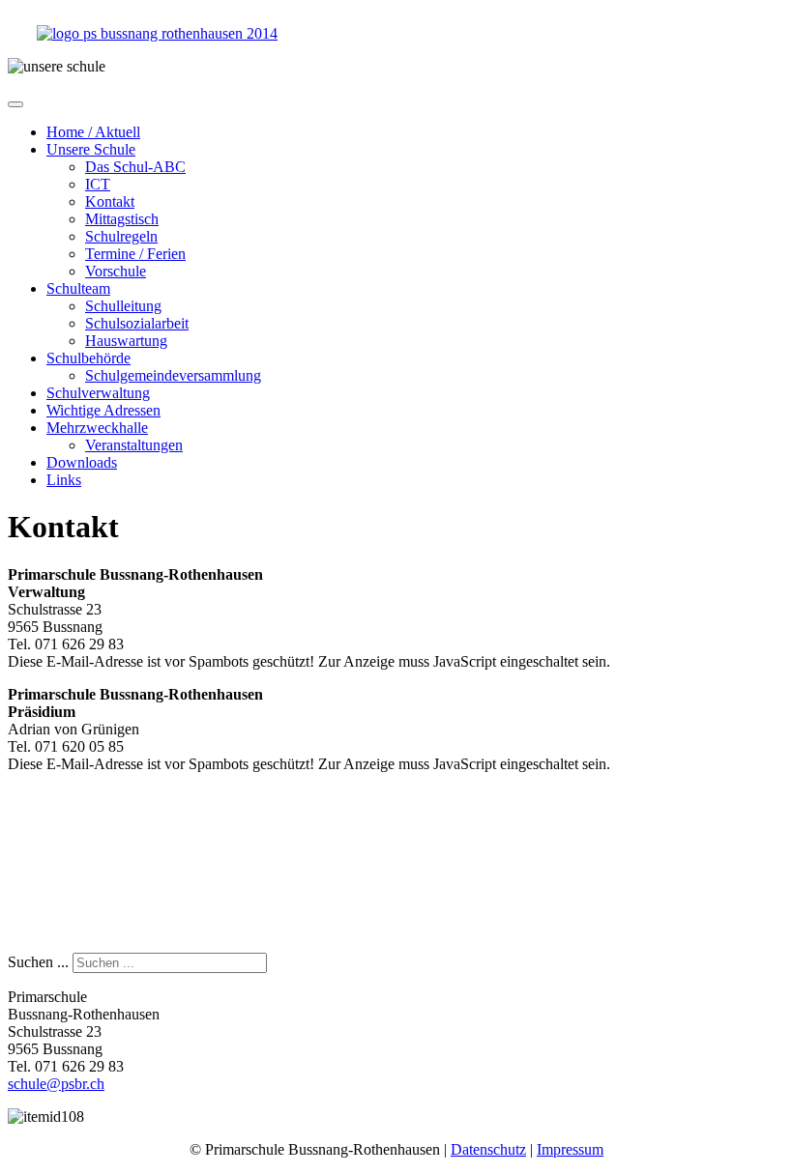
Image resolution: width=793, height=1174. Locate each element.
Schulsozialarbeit (137, 323)
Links (63, 480)
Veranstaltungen (134, 445)
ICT (97, 184)
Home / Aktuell (93, 132)
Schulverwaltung (98, 393)
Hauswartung (126, 340)
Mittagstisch (122, 219)
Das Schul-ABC (135, 166)
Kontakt (109, 201)
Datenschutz (488, 1149)
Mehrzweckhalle (97, 427)
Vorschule (115, 271)
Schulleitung (123, 306)
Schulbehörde (88, 358)
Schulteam (78, 288)
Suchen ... (38, 962)
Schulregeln (121, 236)
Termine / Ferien (135, 253)
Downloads (81, 462)
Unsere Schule (90, 149)
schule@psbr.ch (56, 1083)
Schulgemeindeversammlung (173, 375)
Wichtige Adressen (103, 410)
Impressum (570, 1149)
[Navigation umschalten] (15, 104)
